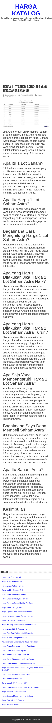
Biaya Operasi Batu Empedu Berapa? (17, 612)
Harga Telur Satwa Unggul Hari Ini (15, 655)
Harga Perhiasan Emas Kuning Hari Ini (17, 616)
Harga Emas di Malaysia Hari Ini (15, 599)
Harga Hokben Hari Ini (10, 705)
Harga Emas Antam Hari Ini (13, 586)
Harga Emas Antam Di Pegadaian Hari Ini (18, 663)
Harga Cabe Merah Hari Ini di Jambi (16, 674)
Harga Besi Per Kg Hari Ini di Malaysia (17, 633)
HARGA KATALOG (26, 10)
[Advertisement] (26, 49)
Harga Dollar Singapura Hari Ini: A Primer (18, 659)
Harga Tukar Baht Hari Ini (12, 582)
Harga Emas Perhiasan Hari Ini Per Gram (18, 646)
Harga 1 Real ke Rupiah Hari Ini (14, 638)
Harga (40, 95)
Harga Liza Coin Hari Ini (11, 577)
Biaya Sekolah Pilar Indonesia (14, 692)
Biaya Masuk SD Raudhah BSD (14, 683)
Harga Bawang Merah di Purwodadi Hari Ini (19, 625)
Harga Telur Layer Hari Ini (12, 679)
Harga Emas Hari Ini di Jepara (14, 650)
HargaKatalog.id (10, 95)
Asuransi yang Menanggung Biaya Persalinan (20, 642)
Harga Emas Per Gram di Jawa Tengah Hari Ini (20, 687)
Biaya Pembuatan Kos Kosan (13, 620)
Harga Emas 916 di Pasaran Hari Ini (16, 629)
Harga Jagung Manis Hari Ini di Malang (17, 696)
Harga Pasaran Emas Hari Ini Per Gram (17, 603)
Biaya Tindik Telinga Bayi (12, 607)
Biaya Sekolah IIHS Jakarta (13, 700)
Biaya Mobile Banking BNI (12, 590)
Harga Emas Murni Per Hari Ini (14, 594)
